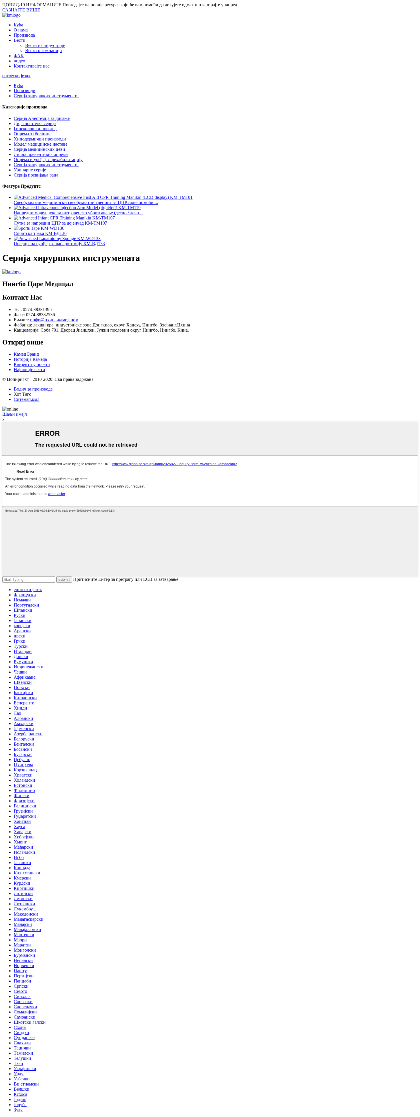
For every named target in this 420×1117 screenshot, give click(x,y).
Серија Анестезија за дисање (42, 118)
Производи (24, 90)
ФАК (19, 55)
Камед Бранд (26, 354)
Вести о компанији (43, 50)
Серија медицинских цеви (39, 149)
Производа (24, 35)
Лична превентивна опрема (41, 154)
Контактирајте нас (31, 66)
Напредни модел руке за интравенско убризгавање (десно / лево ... (78, 212)
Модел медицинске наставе (40, 144)
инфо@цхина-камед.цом (54, 319)
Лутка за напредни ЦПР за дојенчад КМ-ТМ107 (60, 223)
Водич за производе (33, 389)
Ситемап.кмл (26, 399)
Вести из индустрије (45, 45)
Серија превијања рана (36, 175)
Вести (19, 40)
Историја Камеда (30, 359)
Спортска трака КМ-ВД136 (40, 233)
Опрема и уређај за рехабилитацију (48, 159)
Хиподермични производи (40, 138)
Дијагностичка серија (35, 123)
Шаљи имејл (14, 414)
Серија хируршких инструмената (46, 95)
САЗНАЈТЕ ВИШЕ (21, 9)
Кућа (18, 24)
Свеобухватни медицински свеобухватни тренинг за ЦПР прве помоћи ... (86, 202)
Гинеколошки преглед (35, 128)
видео (19, 60)
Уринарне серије (30, 169)
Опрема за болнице (32, 133)
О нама (21, 29)
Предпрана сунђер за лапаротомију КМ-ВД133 (59, 243)
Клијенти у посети (32, 364)
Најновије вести (29, 369)
